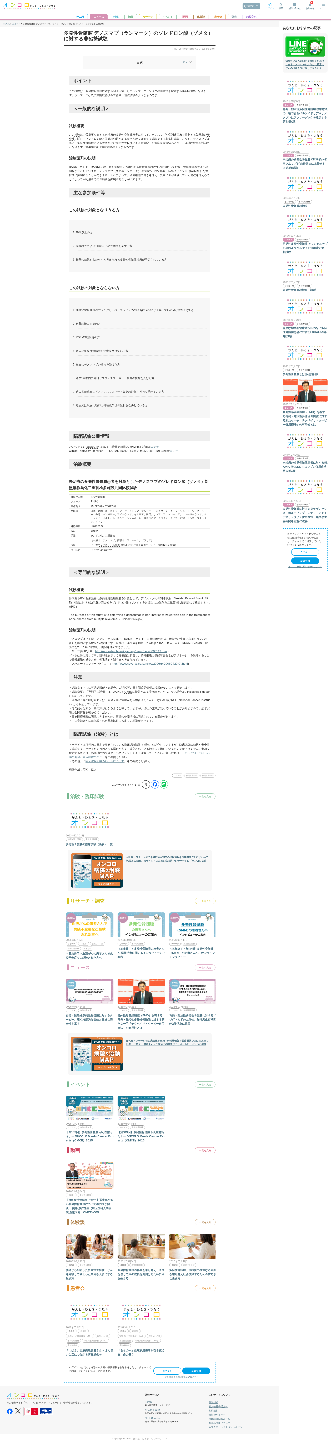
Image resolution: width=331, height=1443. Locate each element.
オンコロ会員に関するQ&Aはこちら (181, 1377)
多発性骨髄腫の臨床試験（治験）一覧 (89, 844)
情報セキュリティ (218, 1414)
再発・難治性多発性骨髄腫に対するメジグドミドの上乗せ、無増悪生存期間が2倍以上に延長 (192, 1019)
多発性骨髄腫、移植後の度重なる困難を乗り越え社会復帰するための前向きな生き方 (192, 1274)
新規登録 (196, 1370)
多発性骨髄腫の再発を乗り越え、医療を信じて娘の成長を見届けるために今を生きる (141, 1274)
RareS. (148, 1401)
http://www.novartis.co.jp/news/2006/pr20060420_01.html (150, 663)
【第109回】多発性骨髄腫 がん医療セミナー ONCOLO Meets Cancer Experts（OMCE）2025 (89, 1136)
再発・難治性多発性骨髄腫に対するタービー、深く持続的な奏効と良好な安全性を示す (89, 1019)
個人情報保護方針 (218, 1406)
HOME (6, 23)
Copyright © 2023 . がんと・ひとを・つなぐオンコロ (139, 1438)
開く (185, 61)
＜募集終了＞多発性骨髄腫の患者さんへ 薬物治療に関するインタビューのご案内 (141, 953)
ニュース (16, 23)
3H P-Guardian (153, 1418)
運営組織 (213, 1402)
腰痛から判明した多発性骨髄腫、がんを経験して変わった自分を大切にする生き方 (89, 1274)
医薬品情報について (219, 1422)
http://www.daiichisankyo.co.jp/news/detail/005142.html (131, 651)
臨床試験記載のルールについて (105, 761)
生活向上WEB (152, 1410)
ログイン (167, 1370)
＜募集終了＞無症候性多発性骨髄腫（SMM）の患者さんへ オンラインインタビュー (192, 953)
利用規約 (213, 1410)
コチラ (155, 446)
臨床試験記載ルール (219, 1418)
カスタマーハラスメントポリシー (227, 1427)
